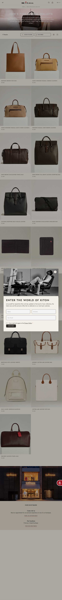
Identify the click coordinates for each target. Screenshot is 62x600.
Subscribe (11, 326)
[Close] (55, 272)
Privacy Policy (28, 323)
